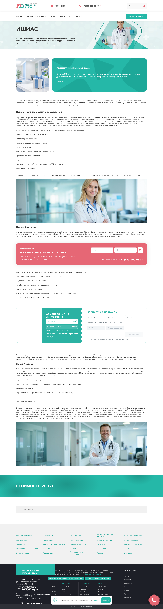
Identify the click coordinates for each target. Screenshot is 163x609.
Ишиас (85, 418)
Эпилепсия (128, 553)
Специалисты (41, 16)
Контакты (80, 16)
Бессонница (75, 535)
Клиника (29, 16)
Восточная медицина (133, 535)
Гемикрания (48, 540)
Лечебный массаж (78, 544)
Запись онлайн (136, 16)
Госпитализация (131, 540)
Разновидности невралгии (76, 553)
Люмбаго (101, 544)
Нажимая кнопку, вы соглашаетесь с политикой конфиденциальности (108, 339)
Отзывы (54, 16)
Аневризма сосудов (25, 535)
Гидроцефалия (76, 540)
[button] (75, 321)
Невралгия (101, 548)
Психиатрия (48, 553)
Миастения (48, 548)
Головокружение (104, 540)
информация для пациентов (93, 574)
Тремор (100, 553)
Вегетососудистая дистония (105, 535)
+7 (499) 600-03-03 (132, 259)
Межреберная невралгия (27, 548)
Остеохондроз (22, 553)
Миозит (73, 548)
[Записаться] (140, 250)
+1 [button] (75, 321)
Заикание (20, 544)
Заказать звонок (106, 6)
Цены (71, 16)
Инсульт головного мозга (54, 544)
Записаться (134, 334)
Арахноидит (48, 535)
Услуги (19, 16)
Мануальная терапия (133, 544)
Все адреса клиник (33, 603)
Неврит (127, 548)
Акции (63, 16)
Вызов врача (21, 540)
